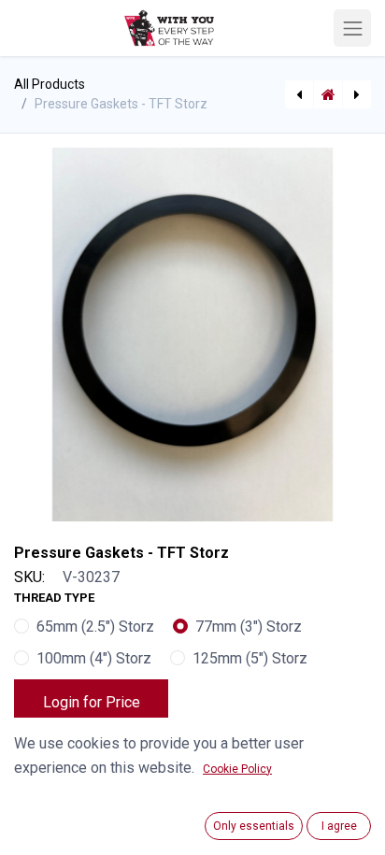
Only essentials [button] (253, 826)
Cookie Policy (237, 769)
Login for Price (91, 702)
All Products (49, 84)
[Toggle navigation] (352, 28)
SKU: (29, 577)
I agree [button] (339, 826)
